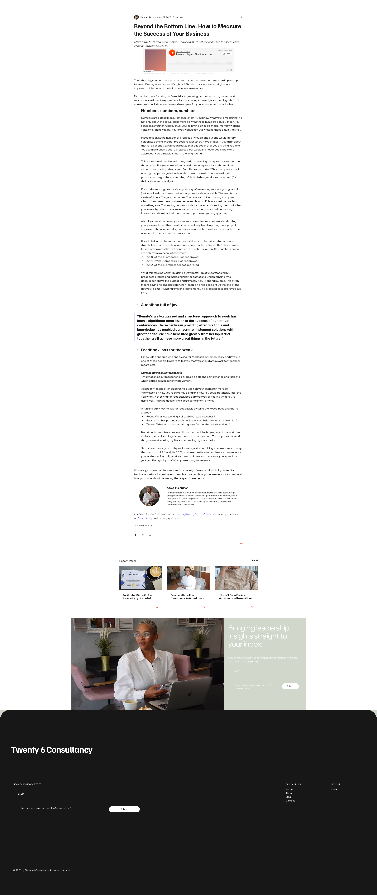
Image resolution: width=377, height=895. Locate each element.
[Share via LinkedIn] (149, 535)
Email (235, 670)
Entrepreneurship (143, 525)
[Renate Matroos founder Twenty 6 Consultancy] (188, 578)
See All (254, 560)
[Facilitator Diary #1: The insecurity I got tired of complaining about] (140, 578)
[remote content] (188, 61)
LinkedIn (335, 789)
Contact (290, 800)
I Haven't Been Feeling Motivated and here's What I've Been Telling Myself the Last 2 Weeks (235, 596)
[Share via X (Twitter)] (142, 535)
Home (289, 789)
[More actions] (241, 17)
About (289, 793)
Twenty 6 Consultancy (51, 749)
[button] (188, 110)
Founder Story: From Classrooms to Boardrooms (188, 596)
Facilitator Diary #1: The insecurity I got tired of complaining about (137, 596)
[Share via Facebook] (135, 535)
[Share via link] (157, 535)
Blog (288, 796)
